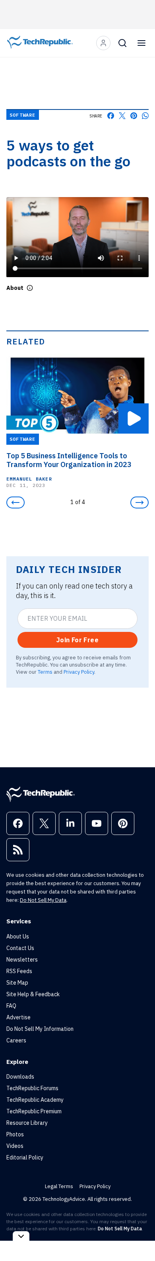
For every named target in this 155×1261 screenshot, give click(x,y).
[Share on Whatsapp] (145, 115)
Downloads (20, 1076)
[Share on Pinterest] (133, 115)
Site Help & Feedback (33, 994)
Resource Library (27, 1122)
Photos (15, 1134)
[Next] (139, 502)
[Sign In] (103, 43)
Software (23, 115)
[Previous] (15, 502)
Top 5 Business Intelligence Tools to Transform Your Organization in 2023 (69, 460)
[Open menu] (141, 43)
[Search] (122, 43)
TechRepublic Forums (32, 1088)
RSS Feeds (19, 971)
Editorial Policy (24, 1157)
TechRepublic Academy (35, 1099)
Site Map (17, 982)
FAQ (11, 1005)
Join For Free (77, 640)
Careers (16, 1040)
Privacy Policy (79, 672)
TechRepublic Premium (34, 1111)
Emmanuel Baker (29, 479)
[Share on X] (122, 115)
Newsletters (22, 959)
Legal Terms (59, 1186)
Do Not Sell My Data (43, 900)
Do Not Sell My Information (40, 1028)
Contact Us (20, 948)
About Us (17, 936)
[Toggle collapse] (21, 1236)
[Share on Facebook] (110, 115)
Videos (14, 1146)
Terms (45, 672)
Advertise (18, 1017)
